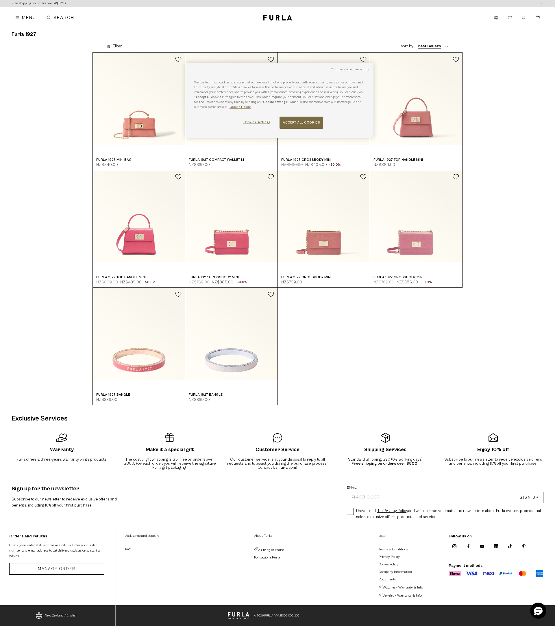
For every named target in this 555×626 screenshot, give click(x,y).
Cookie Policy (388, 564)
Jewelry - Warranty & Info (402, 595)
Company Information (395, 572)
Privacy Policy (389, 557)
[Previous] (96, 98)
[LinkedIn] (496, 546)
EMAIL (352, 487)
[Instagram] (454, 546)
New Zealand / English (61, 615)
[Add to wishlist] (178, 59)
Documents (387, 579)
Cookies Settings (256, 122)
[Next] (181, 98)
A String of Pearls (271, 550)
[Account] (524, 17)
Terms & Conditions (393, 549)
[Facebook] (468, 546)
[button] (538, 611)
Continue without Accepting (350, 69)
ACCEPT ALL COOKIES (301, 122)
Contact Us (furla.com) (277, 467)
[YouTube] (482, 546)
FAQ (128, 549)
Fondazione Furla (267, 557)
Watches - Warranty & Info (403, 587)
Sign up (529, 497)
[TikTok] (510, 546)
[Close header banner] (541, 3)
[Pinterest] (524, 546)
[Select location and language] (496, 17)
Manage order (56, 569)
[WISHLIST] (510, 17)
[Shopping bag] (537, 17)
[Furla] (277, 17)
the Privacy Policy (392, 511)
